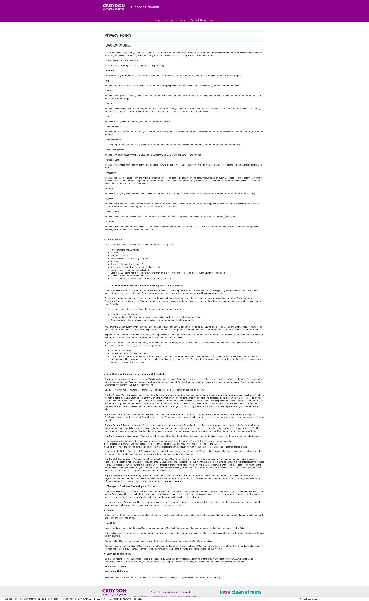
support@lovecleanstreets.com (207, 293)
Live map (183, 20)
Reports (158, 20)
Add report (170, 20)
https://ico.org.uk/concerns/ (167, 481)
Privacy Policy (93, 599)
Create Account (207, 20)
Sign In (194, 20)
